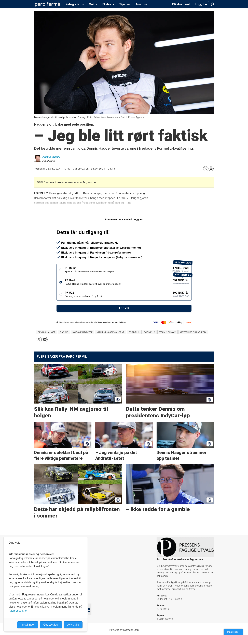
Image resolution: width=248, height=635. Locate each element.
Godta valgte (51, 624)
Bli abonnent (181, 4)
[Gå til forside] (47, 4)
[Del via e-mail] (211, 168)
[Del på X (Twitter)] (205, 168)
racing (64, 332)
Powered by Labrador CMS (124, 630)
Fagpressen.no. (18, 610)
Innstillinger (233, 631)
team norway (167, 332)
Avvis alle (73, 624)
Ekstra (106, 4)
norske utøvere (83, 332)
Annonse (141, 4)
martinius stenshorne (111, 332)
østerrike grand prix (193, 332)
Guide (93, 4)
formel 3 (134, 332)
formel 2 (149, 332)
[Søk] (212, 4)
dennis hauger (47, 332)
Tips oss (124, 4)
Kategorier (73, 4)
